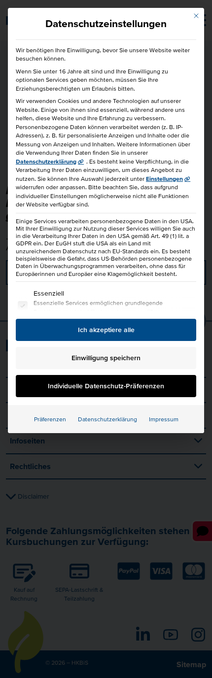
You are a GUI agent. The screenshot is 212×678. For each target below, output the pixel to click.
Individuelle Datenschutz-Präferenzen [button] (106, 386)
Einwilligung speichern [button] (106, 358)
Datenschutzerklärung (46, 161)
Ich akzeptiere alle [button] (106, 330)
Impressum (163, 419)
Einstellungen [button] (164, 178)
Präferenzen (50, 419)
